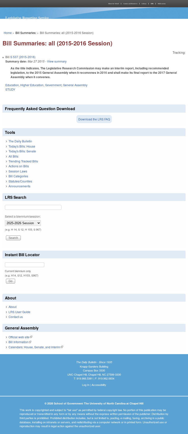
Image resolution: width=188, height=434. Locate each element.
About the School (113, 3)
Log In (85, 385)
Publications (161, 3)
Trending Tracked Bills (23, 161)
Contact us (16, 317)
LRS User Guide (19, 312)
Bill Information (20, 342)
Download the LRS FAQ (94, 119)
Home (8, 33)
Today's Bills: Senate (22, 151)
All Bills (13, 156)
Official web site (20, 337)
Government (53, 85)
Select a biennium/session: (23, 216)
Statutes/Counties (20, 181)
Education (12, 85)
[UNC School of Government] (47, 3)
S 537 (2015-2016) (22, 57)
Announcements (19, 186)
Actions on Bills (19, 166)
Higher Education (32, 85)
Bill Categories (18, 176)
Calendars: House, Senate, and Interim (36, 347)
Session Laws (18, 171)
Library (144, 3)
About (12, 307)
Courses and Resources (130, 3)
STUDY (10, 89)
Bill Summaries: (25, 33)
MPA (152, 3)
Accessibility (99, 385)
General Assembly (75, 85)
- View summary (56, 61)
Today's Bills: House (22, 146)
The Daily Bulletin (20, 141)
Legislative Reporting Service (27, 17)
